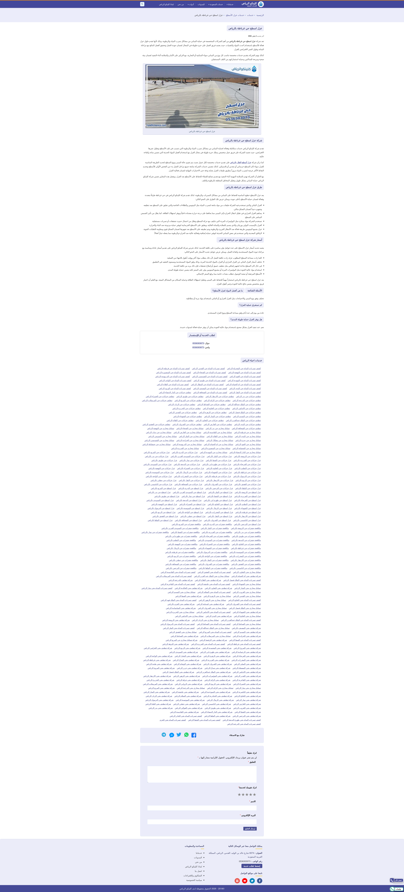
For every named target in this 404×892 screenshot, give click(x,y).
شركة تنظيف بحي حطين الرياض (186, 703)
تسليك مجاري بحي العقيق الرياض (183, 631)
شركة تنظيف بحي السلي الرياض (247, 663)
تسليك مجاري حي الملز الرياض (191, 436)
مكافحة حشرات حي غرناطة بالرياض (246, 548)
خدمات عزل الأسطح (235, 15)
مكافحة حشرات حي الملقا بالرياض (213, 568)
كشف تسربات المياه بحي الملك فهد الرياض (179, 600)
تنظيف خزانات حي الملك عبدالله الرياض (244, 404)
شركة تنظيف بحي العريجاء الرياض (247, 655)
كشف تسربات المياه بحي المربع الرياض (215, 631)
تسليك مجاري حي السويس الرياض (162, 436)
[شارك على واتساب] (186, 735)
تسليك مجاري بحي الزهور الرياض (212, 600)
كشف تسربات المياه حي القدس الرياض (208, 368)
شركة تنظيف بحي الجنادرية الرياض (217, 695)
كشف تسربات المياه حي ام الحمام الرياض (243, 384)
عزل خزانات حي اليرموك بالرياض (247, 476)
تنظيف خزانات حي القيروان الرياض (186, 424)
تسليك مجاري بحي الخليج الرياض (247, 615)
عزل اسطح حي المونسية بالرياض (190, 508)
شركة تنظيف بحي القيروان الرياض (217, 663)
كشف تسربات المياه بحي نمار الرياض (156, 588)
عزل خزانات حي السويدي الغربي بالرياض (188, 456)
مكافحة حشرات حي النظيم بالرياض (181, 540)
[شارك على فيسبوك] (193, 736)
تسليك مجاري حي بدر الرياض (218, 428)
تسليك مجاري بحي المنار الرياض (247, 588)
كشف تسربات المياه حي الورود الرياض (175, 388)
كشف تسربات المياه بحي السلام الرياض (214, 592)
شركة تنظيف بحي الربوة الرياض (217, 683)
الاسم (252, 801)
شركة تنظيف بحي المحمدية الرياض (216, 647)
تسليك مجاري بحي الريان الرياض (205, 619)
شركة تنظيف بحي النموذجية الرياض (215, 691)
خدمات (250, 15)
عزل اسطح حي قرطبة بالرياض (248, 512)
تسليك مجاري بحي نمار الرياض (248, 687)
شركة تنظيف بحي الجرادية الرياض (247, 635)
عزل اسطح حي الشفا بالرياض (219, 496)
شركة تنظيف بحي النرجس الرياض (247, 715)
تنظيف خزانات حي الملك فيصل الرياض (245, 412)
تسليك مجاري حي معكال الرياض (219, 440)
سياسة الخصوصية (194, 879)
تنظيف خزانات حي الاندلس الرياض (246, 408)
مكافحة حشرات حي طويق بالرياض (246, 536)
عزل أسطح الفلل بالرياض (240, 162)
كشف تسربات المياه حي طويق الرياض (209, 380)
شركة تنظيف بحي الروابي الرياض (188, 683)
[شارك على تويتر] (179, 735)
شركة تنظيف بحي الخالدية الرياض (189, 588)
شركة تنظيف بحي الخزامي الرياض (158, 647)
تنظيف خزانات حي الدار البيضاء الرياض (175, 392)
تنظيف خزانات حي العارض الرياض (218, 424)
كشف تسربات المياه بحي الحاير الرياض (186, 715)
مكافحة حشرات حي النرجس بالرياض (181, 568)
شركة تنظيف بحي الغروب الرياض (247, 707)
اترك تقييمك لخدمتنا (247, 787)
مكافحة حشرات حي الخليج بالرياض (246, 544)
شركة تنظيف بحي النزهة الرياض (175, 643)
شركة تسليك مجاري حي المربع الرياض (181, 639)
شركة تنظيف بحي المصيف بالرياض (246, 627)
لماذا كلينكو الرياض (166, 4)
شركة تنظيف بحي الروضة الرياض (176, 619)
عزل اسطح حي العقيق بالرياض (165, 516)
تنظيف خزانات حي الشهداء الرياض (187, 416)
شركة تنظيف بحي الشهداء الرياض (247, 612)
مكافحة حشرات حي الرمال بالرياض (181, 548)
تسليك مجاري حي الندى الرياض (248, 436)
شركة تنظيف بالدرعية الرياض (180, 580)
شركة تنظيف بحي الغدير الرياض (247, 675)
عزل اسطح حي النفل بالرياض (220, 516)
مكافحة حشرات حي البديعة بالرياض (246, 540)
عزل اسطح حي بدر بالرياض (159, 492)
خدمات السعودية (216, 4)
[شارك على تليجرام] (163, 735)
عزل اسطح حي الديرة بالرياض (190, 488)
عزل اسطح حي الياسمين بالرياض (247, 520)
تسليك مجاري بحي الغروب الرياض (247, 592)
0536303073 (198, 343)
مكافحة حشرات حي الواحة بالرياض (212, 556)
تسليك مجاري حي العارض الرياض (187, 432)
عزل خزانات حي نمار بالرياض (191, 460)
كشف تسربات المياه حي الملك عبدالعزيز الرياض (241, 619)
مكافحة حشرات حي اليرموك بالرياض (212, 552)
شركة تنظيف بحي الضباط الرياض (184, 635)
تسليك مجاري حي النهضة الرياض (160, 428)
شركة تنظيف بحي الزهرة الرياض (217, 655)
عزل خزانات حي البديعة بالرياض (187, 464)
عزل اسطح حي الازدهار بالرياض (247, 516)
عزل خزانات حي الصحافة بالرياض (188, 484)
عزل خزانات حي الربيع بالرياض (248, 480)
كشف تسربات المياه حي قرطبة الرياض (173, 368)
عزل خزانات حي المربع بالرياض (157, 452)
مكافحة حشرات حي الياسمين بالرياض (245, 568)
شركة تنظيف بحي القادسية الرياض (184, 711)
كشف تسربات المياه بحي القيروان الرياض (243, 604)
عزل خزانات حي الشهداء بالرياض (218, 472)
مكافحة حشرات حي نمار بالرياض (155, 532)
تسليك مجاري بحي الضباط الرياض (247, 623)
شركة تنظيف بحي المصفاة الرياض (246, 667)
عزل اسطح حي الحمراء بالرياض (192, 504)
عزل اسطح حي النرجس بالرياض (247, 524)
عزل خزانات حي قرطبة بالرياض (218, 476)
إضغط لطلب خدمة (252, 865)
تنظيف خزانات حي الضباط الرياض (211, 404)
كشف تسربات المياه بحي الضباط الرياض (214, 623)
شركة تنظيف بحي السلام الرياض (187, 695)
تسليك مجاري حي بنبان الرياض (158, 432)
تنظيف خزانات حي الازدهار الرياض (219, 396)
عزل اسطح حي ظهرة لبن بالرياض (218, 500)
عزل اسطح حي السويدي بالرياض (160, 500)
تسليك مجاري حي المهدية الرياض (213, 452)
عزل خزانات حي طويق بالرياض (164, 460)
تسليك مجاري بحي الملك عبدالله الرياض (213, 627)
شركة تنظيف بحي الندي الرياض (219, 615)
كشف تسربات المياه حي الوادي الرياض (175, 380)
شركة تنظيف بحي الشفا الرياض (248, 711)
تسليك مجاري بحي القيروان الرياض (212, 608)
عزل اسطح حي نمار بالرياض (193, 496)
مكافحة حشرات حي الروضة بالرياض (246, 528)
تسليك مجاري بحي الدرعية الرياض (191, 687)
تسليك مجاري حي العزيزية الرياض (185, 448)
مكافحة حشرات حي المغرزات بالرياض (245, 556)
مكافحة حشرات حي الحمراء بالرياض (214, 544)
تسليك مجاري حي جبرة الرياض (248, 440)
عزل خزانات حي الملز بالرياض (219, 456)
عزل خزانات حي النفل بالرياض (191, 480)
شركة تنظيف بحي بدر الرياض (160, 707)
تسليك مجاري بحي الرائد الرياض (220, 687)
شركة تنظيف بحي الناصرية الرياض (246, 691)
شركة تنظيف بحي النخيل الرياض (188, 655)
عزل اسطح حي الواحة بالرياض (190, 512)
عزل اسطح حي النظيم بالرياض (248, 504)
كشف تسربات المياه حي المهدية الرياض (244, 380)
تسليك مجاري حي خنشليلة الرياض (156, 444)
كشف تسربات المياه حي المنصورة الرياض (173, 372)
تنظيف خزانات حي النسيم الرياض (247, 416)
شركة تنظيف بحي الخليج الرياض (247, 695)
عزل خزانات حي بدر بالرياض (156, 456)
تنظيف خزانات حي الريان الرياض (181, 404)
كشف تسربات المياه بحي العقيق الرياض (214, 572)
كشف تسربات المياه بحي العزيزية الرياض (208, 643)
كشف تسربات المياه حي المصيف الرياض (210, 388)
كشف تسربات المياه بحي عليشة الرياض (213, 584)
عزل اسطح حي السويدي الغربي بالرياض (189, 492)
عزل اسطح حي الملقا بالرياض (160, 520)
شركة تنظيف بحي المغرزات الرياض (246, 659)
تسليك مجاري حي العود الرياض (248, 444)
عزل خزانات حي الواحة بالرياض (159, 476)
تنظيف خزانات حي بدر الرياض (248, 396)
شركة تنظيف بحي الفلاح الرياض (208, 580)
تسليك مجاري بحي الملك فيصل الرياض (245, 608)
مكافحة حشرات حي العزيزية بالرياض (217, 532)
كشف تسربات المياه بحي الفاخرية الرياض (178, 584)
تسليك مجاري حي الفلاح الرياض (220, 436)
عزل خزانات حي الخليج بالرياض (219, 468)
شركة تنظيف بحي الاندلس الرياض (247, 671)
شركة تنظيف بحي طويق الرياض (218, 707)
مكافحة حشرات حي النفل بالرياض (214, 560)
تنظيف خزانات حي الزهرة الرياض (213, 412)
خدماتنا (230, 4)
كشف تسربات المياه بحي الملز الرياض (179, 627)
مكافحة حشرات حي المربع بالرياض (186, 524)
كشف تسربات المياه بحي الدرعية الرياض (244, 723)
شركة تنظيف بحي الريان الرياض (159, 695)
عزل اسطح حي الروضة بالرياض (248, 492)
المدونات (201, 4)
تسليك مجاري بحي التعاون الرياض (247, 572)
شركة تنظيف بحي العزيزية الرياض (215, 659)
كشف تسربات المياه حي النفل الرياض (245, 392)
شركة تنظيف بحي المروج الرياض (247, 647)
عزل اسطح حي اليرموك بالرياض (161, 508)
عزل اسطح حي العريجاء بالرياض (247, 500)
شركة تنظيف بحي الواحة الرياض (159, 655)
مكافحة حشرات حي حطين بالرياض (183, 560)
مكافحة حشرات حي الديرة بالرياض (217, 524)
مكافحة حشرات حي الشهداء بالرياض (213, 548)
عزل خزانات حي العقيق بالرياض (247, 484)
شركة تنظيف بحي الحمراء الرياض (247, 683)
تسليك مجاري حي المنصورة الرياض (215, 448)
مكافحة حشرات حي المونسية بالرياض (245, 552)
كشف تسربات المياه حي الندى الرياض (245, 388)
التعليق (252, 761)
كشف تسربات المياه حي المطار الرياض (207, 384)
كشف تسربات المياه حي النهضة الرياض (244, 372)
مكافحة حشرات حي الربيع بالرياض (181, 556)
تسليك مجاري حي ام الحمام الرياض (218, 444)
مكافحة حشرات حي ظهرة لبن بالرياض (181, 536)
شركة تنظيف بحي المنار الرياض (157, 691)
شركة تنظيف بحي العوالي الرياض (188, 707)
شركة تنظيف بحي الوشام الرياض (187, 663)
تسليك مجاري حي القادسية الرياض (217, 432)
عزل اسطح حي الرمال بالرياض (219, 508)
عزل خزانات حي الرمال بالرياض (189, 472)
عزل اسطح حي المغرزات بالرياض (219, 512)
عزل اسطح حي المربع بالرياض (163, 488)
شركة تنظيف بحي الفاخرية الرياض (246, 679)
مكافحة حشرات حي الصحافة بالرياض (180, 564)
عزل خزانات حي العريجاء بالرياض (247, 464)
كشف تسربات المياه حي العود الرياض (245, 376)
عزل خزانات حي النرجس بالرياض (219, 488)
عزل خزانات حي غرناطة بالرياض (247, 472)
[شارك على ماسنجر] (171, 736)
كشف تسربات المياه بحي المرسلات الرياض (174, 576)
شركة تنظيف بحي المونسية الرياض (190, 699)
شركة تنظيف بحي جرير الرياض (189, 667)
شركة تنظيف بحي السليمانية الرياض (181, 608)
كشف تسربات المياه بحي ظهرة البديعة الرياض (242, 719)
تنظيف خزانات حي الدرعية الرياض (247, 400)
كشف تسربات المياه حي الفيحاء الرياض (209, 372)
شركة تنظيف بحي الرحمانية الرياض (246, 651)
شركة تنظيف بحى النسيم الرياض (247, 631)
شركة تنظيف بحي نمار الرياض (248, 699)
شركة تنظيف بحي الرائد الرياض (217, 679)
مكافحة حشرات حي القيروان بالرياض (213, 564)
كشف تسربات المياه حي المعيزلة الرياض (244, 368)
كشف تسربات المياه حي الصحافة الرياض (210, 392)
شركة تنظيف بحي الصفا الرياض (188, 596)
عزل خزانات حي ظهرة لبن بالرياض (216, 464)
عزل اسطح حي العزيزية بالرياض (247, 496)
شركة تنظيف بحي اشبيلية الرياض (210, 604)
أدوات (191, 4)
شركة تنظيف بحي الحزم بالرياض (181, 604)
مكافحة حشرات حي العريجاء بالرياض (214, 536)
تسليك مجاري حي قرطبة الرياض (247, 432)
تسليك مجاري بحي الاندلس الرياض (189, 615)
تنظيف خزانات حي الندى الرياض (247, 424)
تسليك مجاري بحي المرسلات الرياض (215, 635)
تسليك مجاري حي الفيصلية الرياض (246, 448)
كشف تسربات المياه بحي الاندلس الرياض (213, 612)
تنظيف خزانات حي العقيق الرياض (156, 424)
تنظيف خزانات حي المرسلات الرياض (157, 400)
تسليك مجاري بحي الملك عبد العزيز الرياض (211, 576)
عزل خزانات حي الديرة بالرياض (185, 452)
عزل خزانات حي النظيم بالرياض (247, 468)
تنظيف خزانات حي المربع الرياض (188, 400)
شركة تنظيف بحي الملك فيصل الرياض (178, 671)
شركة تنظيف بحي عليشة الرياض (185, 691)
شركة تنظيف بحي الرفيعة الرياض (213, 639)
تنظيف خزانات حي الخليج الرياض (216, 408)
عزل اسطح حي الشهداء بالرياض (247, 508)
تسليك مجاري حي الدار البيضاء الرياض (245, 452)
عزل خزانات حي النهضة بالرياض (161, 468)
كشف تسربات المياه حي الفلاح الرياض (173, 384)
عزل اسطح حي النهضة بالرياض (164, 504)
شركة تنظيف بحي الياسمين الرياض (216, 703)
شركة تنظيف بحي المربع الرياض (161, 687)
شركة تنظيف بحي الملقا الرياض (217, 715)
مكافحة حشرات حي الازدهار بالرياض (246, 560)
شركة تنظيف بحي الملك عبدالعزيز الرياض (213, 671)
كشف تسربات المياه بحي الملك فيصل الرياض (242, 580)
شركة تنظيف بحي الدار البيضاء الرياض (216, 711)
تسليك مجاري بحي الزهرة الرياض (217, 596)
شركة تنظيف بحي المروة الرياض (161, 667)
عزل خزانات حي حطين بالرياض (163, 480)
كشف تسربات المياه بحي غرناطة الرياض (244, 643)
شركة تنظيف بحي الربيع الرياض (187, 647)
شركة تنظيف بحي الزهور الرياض (186, 675)
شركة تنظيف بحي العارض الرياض (247, 703)
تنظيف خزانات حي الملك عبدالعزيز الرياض (243, 420)
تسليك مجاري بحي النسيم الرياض (181, 592)
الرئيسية (260, 15)
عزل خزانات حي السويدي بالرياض (157, 464)
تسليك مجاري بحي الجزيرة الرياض (180, 612)
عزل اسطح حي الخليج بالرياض (220, 504)
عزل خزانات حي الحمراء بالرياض (190, 468)
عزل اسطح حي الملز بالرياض (220, 492)
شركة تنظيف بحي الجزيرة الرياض (160, 679)
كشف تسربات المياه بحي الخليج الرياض (244, 600)
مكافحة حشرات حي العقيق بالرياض (246, 564)
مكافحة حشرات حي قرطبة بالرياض (179, 552)
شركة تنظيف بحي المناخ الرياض (186, 659)
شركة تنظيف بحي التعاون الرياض (218, 588)
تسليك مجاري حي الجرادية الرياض (190, 440)
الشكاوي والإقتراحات (192, 875)
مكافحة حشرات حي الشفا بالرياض (185, 532)
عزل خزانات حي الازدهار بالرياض (219, 480)
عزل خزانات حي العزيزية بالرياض (247, 460)
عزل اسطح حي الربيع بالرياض (163, 512)
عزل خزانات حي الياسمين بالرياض (158, 484)
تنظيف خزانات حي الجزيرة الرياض (186, 408)
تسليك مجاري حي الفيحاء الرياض (189, 428)
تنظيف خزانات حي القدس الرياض (183, 412)
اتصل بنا (198, 870)
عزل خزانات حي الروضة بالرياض (247, 456)
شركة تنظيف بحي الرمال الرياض (220, 699)
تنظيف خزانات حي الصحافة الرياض (246, 428)
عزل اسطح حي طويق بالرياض (166, 496)
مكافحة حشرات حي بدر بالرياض (247, 532)
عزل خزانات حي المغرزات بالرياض (188, 476)
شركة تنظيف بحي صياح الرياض (217, 667)
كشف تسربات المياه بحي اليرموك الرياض (177, 623)
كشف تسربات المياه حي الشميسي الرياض (209, 376)
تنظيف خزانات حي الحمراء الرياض (160, 396)
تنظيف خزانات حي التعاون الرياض (210, 420)
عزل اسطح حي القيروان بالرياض (217, 520)
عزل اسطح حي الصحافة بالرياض (188, 520)
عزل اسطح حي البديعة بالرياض (189, 500)
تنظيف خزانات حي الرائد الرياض (217, 400)
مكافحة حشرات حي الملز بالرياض (215, 528)
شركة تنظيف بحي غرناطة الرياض (157, 659)
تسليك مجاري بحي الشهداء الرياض (246, 584)
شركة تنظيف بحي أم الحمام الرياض (246, 576)
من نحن (181, 4)
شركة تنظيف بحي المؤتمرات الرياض (217, 675)
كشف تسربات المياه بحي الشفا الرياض (204, 719)
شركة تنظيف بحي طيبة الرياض (159, 663)
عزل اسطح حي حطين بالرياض (193, 516)
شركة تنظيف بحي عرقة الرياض (189, 679)
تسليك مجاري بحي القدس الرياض (247, 596)
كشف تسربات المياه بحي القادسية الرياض (178, 572)
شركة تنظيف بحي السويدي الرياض (183, 651)
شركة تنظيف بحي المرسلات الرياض (158, 683)
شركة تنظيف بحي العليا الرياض (158, 703)
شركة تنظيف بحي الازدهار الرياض (157, 675)
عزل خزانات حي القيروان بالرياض (218, 484)
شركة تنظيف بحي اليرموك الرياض (159, 699)
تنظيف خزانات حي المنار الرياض (217, 416)
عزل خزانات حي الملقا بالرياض (248, 488)
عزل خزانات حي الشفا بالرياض (218, 460)
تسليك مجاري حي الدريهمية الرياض (187, 444)
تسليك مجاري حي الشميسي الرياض (159, 440)
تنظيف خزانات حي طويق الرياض (189, 396)
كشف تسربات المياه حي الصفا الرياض (245, 639)
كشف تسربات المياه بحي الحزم (173, 719)
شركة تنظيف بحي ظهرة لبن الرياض (215, 651)
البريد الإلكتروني (248, 815)
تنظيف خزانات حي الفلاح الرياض (180, 420)
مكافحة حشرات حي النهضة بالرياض (182, 544)
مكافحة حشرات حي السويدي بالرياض (213, 540)
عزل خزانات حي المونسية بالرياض (159, 472)
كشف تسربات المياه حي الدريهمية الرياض (172, 376)
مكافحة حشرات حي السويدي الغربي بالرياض (180, 528)
